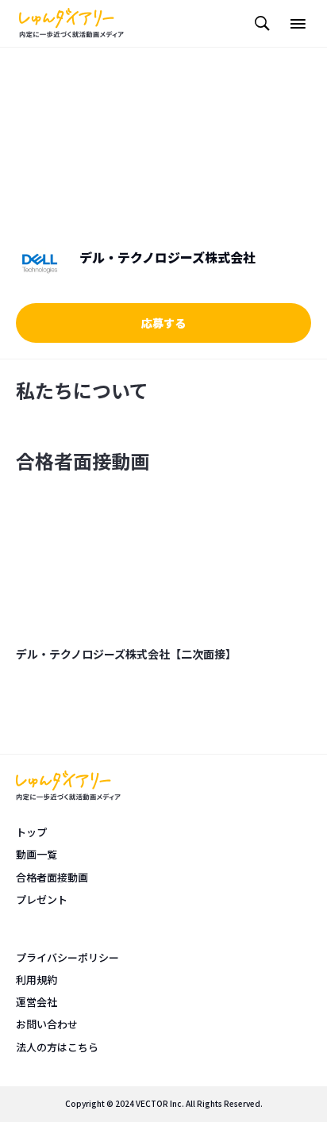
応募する (163, 323)
